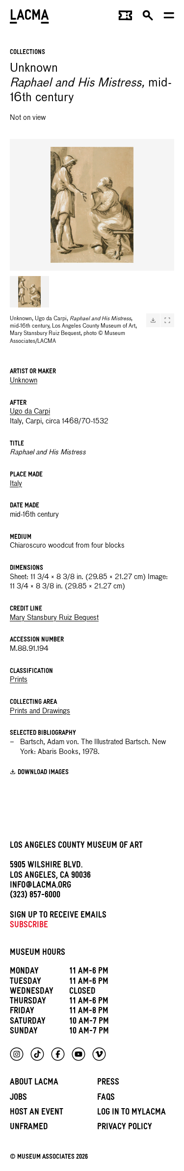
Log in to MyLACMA (131, 1113)
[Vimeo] (99, 1054)
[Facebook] (58, 1054)
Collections (27, 52)
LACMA (29, 17)
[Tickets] (125, 18)
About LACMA (34, 1083)
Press (108, 1083)
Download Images (43, 773)
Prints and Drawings (40, 711)
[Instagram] (17, 1054)
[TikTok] (37, 1054)
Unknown (23, 380)
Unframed (29, 1128)
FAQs (106, 1098)
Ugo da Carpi (30, 411)
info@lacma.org (40, 886)
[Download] (153, 320)
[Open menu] (169, 18)
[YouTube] (78, 1054)
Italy (16, 483)
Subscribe (29, 926)
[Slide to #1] (29, 291)
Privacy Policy (124, 1128)
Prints (18, 679)
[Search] (148, 18)
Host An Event (36, 1113)
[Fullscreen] (167, 320)
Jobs (18, 1098)
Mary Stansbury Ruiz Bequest (54, 617)
